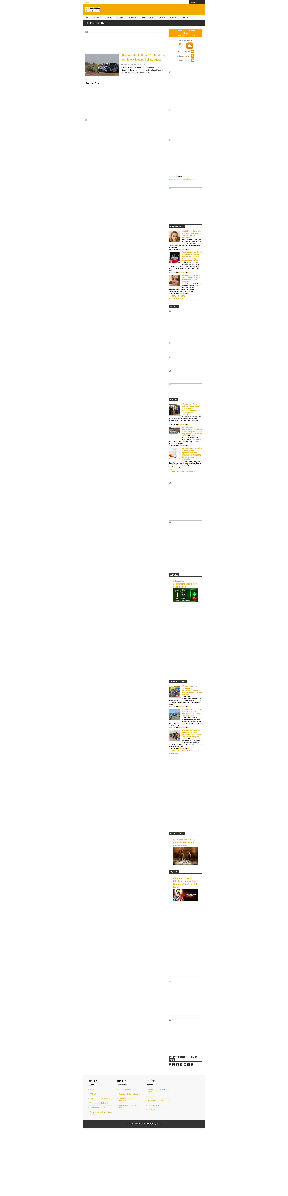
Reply (125, 64)
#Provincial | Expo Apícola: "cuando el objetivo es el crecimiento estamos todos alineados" (191, 408)
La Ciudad (97, 17)
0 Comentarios (182, 249)
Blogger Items (156, 1124)
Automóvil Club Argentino (158, 1101)
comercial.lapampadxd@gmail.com (183, 179)
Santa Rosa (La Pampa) (185, 30)
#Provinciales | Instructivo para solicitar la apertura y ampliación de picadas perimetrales (192, 430)
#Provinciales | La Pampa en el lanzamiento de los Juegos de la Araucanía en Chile (192, 690)
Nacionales (132, 17)
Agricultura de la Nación (99, 1103)
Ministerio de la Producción (100, 1099)
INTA (92, 1090)
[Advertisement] (126, 101)
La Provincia (120, 17)
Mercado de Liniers (97, 1108)
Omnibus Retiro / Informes (129, 1094)
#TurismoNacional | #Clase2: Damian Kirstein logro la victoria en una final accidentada (143, 57)
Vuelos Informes (125, 1090)
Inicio (87, 2)
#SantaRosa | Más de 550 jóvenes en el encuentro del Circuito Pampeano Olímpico (191, 733)
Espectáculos (174, 17)
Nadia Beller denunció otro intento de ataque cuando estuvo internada (191, 234)
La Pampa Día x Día (143, 1124)
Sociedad (186, 17)
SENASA (93, 1094)
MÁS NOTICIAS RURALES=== (185, 471)
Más (188, 249)
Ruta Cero (152, 1110)
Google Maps (153, 1105)
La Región (108, 17)
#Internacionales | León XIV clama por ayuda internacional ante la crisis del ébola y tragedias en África (192, 256)
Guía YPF (152, 1096)
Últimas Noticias (96, 23)
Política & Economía (147, 17)
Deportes (162, 17)
